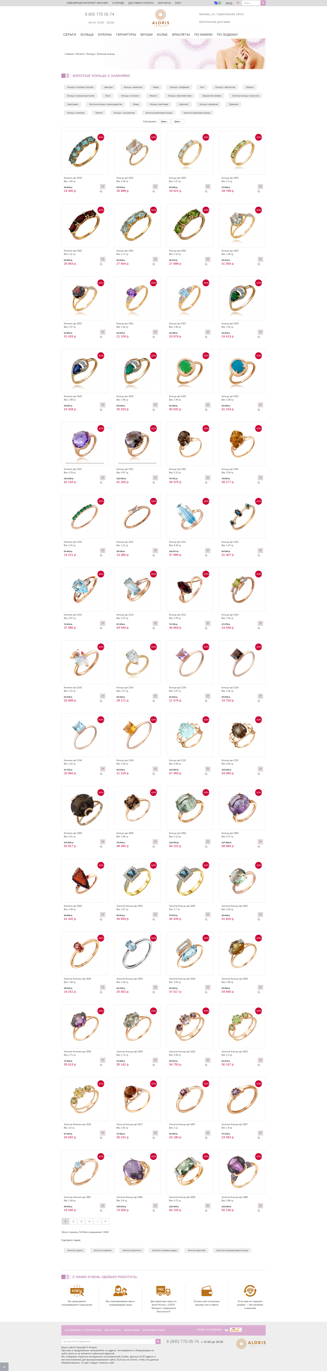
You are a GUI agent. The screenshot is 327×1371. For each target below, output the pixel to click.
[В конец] (105, 1221)
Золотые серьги (75, 1250)
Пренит (99, 113)
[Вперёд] (97, 1221)
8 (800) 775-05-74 (183, 1341)
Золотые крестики (196, 1250)
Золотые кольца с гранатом (245, 96)
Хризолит (184, 104)
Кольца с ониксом (75, 113)
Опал (107, 96)
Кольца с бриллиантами (179, 96)
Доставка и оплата (141, 3)
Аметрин (108, 87)
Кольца (91, 54)
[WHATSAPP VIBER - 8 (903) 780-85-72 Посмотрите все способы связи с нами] (217, 3)
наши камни (132, 1330)
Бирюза (250, 87)
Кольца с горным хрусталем (80, 96)
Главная (69, 54)
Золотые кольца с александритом (105, 104)
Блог (178, 3)
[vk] (226, 1330)
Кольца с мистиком (159, 104)
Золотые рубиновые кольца (158, 113)
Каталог (80, 54)
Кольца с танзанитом (124, 113)
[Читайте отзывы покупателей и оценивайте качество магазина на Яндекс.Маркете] (236, 1329)
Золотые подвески (103, 1250)
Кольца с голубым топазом (80, 87)
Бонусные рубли (153, 1330)
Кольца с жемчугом (133, 87)
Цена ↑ (177, 121)
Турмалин (233, 104)
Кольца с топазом (130, 96)
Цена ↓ (164, 121)
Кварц (156, 87)
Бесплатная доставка (214, 22)
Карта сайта (68, 1347)
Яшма (136, 104)
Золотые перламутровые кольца (232, 1250)
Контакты (164, 3)
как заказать (113, 1330)
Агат (202, 87)
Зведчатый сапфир (212, 96)
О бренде (118, 3)
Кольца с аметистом (225, 87)
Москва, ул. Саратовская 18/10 (221, 14)
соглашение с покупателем (83, 1330)
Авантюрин (72, 104)
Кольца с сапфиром (179, 87)
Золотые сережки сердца (164, 1250)
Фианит (153, 96)
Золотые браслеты (132, 1250)
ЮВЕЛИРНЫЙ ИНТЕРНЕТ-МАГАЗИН (87, 3)
